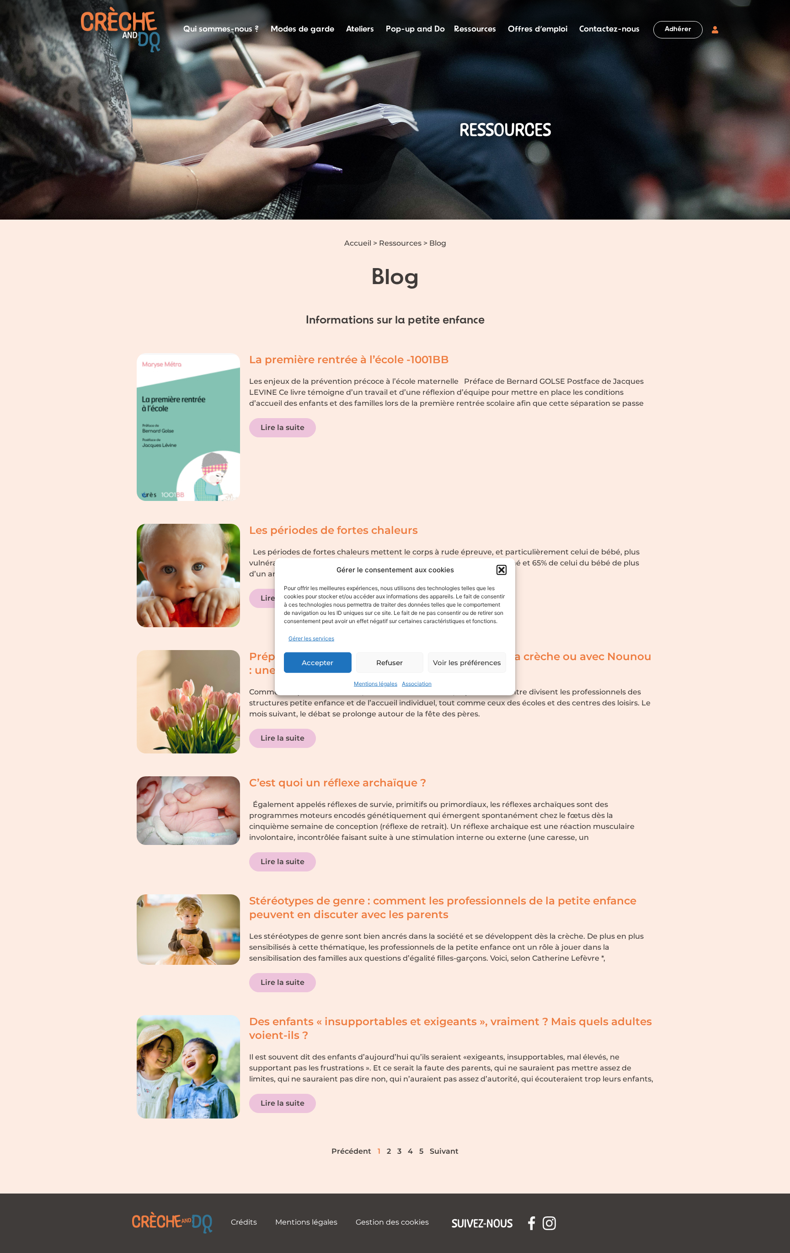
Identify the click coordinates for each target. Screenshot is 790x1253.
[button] (501, 570)
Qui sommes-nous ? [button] (221, 30)
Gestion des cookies (392, 1222)
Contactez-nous (609, 30)
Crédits (244, 1222)
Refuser (389, 662)
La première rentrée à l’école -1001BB (349, 359)
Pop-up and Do (415, 30)
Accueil (357, 243)
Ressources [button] (475, 30)
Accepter (317, 662)
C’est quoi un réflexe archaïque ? (337, 782)
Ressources (400, 243)
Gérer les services (311, 638)
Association (417, 683)
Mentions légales (375, 683)
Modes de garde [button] (302, 30)
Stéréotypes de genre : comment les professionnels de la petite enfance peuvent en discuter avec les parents (442, 907)
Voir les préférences (467, 662)
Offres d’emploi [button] (537, 30)
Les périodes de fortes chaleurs (333, 530)
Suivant (444, 1151)
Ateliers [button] (360, 30)
